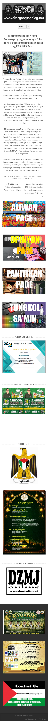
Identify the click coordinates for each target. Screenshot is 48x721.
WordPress (42, 719)
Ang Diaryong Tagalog (26, 715)
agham (18, 176)
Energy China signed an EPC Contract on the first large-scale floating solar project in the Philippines (33, 190)
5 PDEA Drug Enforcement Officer (32, 176)
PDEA (13, 178)
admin (12, 176)
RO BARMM (18, 178)
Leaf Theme (28, 719)
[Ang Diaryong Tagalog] (24, 22)
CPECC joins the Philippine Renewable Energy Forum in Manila (12, 187)
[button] (4, 358)
